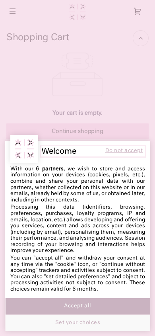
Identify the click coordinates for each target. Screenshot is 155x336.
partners (53, 169)
